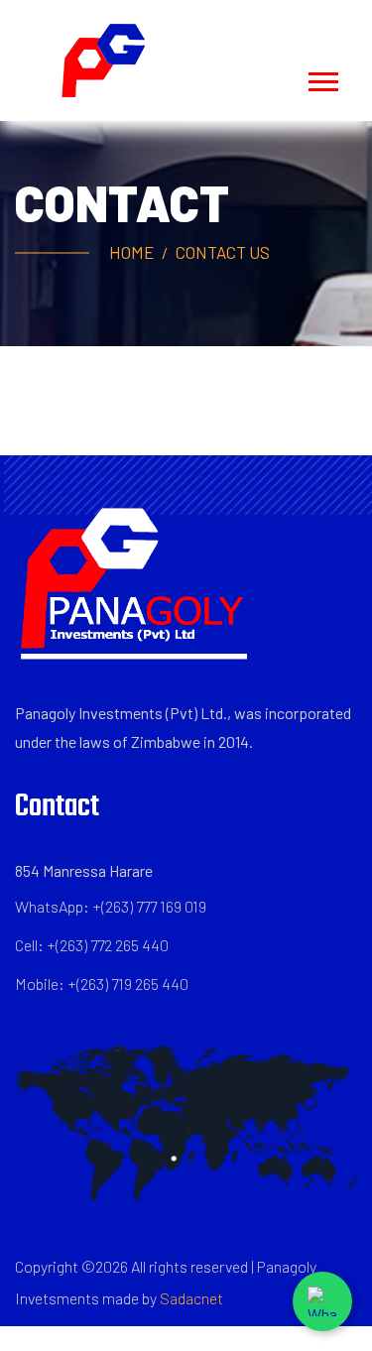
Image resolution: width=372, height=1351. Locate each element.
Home (131, 252)
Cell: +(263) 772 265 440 (92, 944)
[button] (322, 77)
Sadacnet (191, 1298)
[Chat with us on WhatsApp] (322, 1301)
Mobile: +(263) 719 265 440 (101, 983)
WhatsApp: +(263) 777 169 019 (110, 906)
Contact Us (223, 252)
